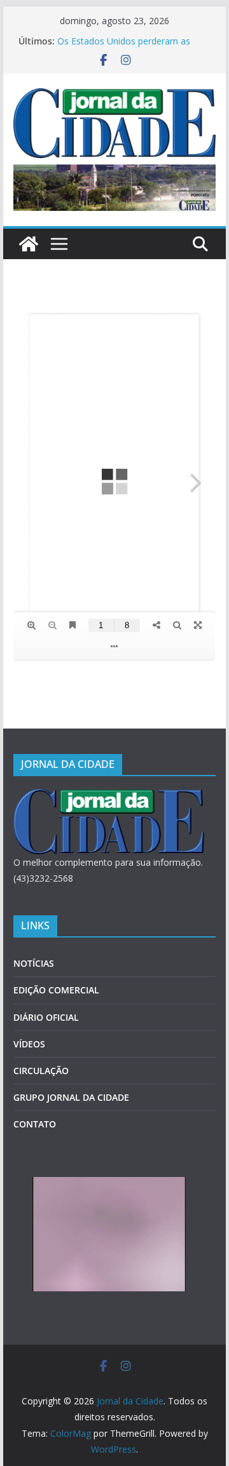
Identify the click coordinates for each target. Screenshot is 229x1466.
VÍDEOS (29, 1044)
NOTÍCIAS (33, 963)
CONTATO (34, 1124)
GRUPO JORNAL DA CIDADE (71, 1097)
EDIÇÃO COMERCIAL (56, 990)
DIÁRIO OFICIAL (46, 1017)
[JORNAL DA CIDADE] (108, 797)
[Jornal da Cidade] (28, 244)
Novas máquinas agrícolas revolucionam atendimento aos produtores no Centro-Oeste (121, 41)
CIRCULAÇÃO (41, 1071)
